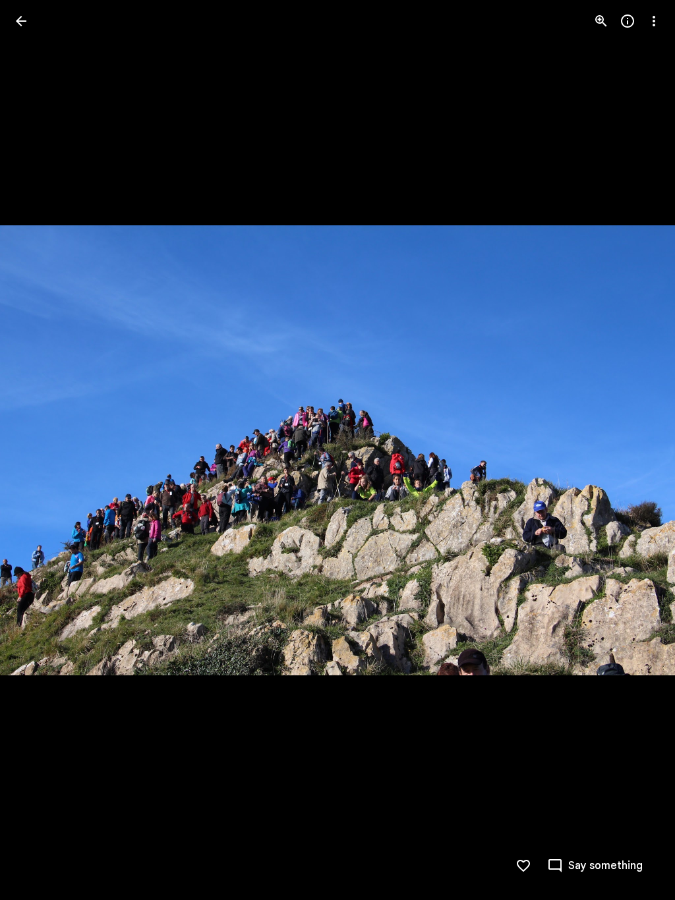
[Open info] (627, 21)
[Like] (523, 866)
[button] (36, 450)
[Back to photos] (21, 21)
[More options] (654, 21)
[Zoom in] (601, 21)
